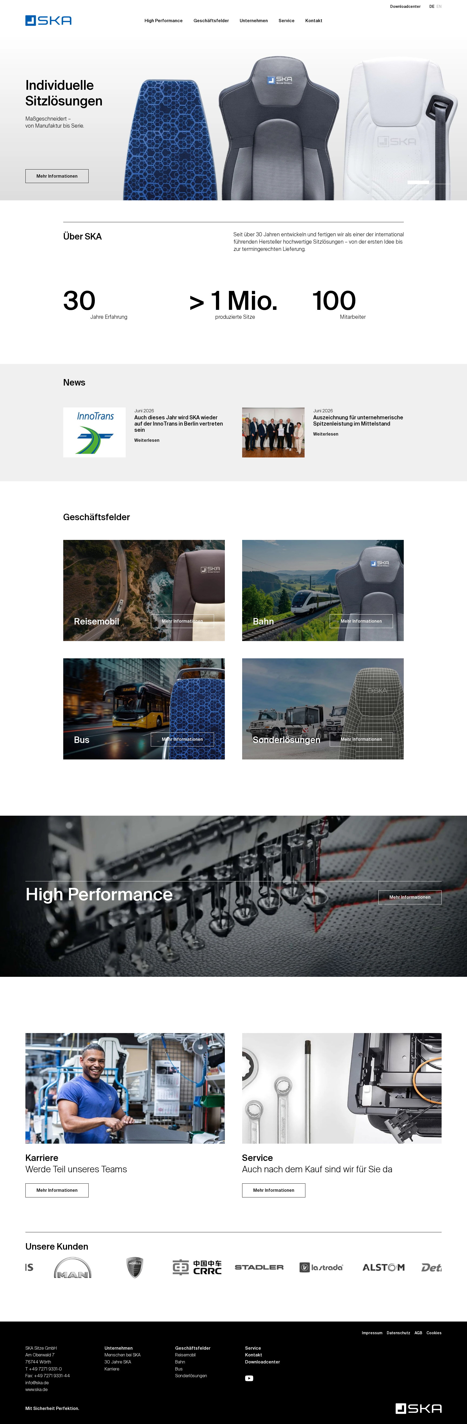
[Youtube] (249, 1378)
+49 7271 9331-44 (52, 1375)
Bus (179, 1368)
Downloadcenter (405, 6)
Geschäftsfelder (211, 20)
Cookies (434, 1333)
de (432, 6)
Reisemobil (185, 1354)
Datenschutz (398, 1333)
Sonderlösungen (191, 1375)
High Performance (164, 20)
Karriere (112, 1368)
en (439, 6)
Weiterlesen (146, 440)
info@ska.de (37, 1382)
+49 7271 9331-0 (45, 1368)
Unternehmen (254, 20)
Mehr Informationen (57, 176)
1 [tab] (418, 182)
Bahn (180, 1361)
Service (287, 20)
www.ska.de (36, 1389)
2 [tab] (440, 182)
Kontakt (313, 20)
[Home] (52, 20)
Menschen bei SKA (123, 1354)
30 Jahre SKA (118, 1361)
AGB (418, 1333)
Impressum (372, 1333)
